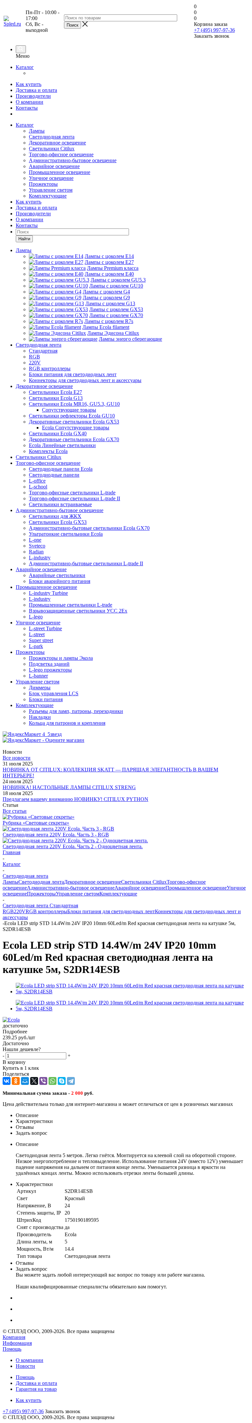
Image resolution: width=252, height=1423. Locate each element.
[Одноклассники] (16, 1081)
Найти (24, 238)
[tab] (126, 1032)
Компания (14, 1337)
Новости (25, 1366)
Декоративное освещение (57, 142)
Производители (33, 96)
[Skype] (62, 1081)
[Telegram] (71, 1081)
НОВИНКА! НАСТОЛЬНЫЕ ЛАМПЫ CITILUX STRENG (69, 787)
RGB (8, 911)
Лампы (37, 131)
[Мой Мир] (25, 1081)
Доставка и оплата (36, 90)
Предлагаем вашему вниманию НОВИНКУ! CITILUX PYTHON (75, 799)
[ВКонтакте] (6, 1081)
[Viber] (43, 1081)
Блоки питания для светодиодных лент (111, 911)
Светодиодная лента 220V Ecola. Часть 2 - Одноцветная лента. (73, 846)
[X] (34, 1081)
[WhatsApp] (52, 1081)
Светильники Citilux (51, 148)
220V (20, 911)
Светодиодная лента (51, 137)
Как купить (28, 84)
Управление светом (51, 190)
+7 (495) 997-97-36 (214, 30)
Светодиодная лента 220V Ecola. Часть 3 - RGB (56, 834)
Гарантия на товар (36, 1389)
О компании (29, 102)
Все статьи (15, 811)
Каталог (25, 67)
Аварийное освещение (54, 166)
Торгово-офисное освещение (61, 154)
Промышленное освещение (59, 172)
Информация (17, 1343)
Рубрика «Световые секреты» (36, 823)
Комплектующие (48, 196)
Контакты (27, 108)
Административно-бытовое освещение (72, 160)
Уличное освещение (51, 178)
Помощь (12, 1349)
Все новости (17, 758)
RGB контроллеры (46, 911)
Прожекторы (43, 184)
